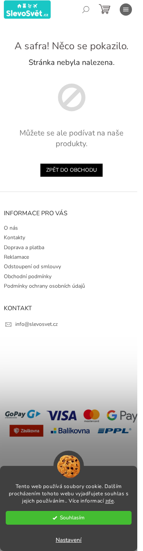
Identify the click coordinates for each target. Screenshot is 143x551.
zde (109, 500)
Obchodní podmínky (27, 276)
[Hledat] (85, 9)
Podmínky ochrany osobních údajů (44, 286)
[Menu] (125, 9)
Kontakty (14, 237)
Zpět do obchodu (71, 170)
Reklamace (16, 257)
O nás (11, 228)
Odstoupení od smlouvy (32, 266)
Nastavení (69, 540)
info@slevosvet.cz (36, 324)
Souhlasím (72, 517)
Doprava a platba (24, 247)
